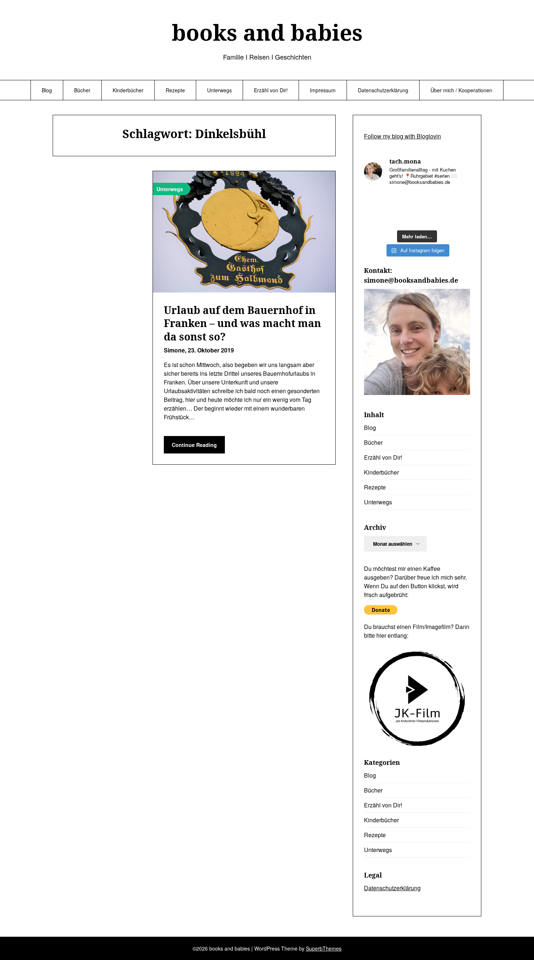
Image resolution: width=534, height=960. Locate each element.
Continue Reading (194, 444)
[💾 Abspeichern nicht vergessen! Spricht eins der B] (431, 200)
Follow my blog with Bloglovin (402, 136)
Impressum (323, 90)
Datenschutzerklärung (383, 90)
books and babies (267, 32)
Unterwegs (219, 90)
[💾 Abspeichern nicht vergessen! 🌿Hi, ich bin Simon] (403, 200)
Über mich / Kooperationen (461, 90)
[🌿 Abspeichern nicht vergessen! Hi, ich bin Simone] (458, 217)
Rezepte (175, 90)
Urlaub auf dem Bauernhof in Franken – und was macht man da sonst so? (242, 323)
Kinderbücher (128, 90)
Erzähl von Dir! (271, 90)
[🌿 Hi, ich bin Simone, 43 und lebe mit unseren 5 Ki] (376, 217)
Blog (47, 90)
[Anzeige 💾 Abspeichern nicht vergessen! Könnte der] (376, 200)
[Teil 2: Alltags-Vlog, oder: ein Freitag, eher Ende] (403, 217)
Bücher (82, 90)
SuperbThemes (323, 948)
